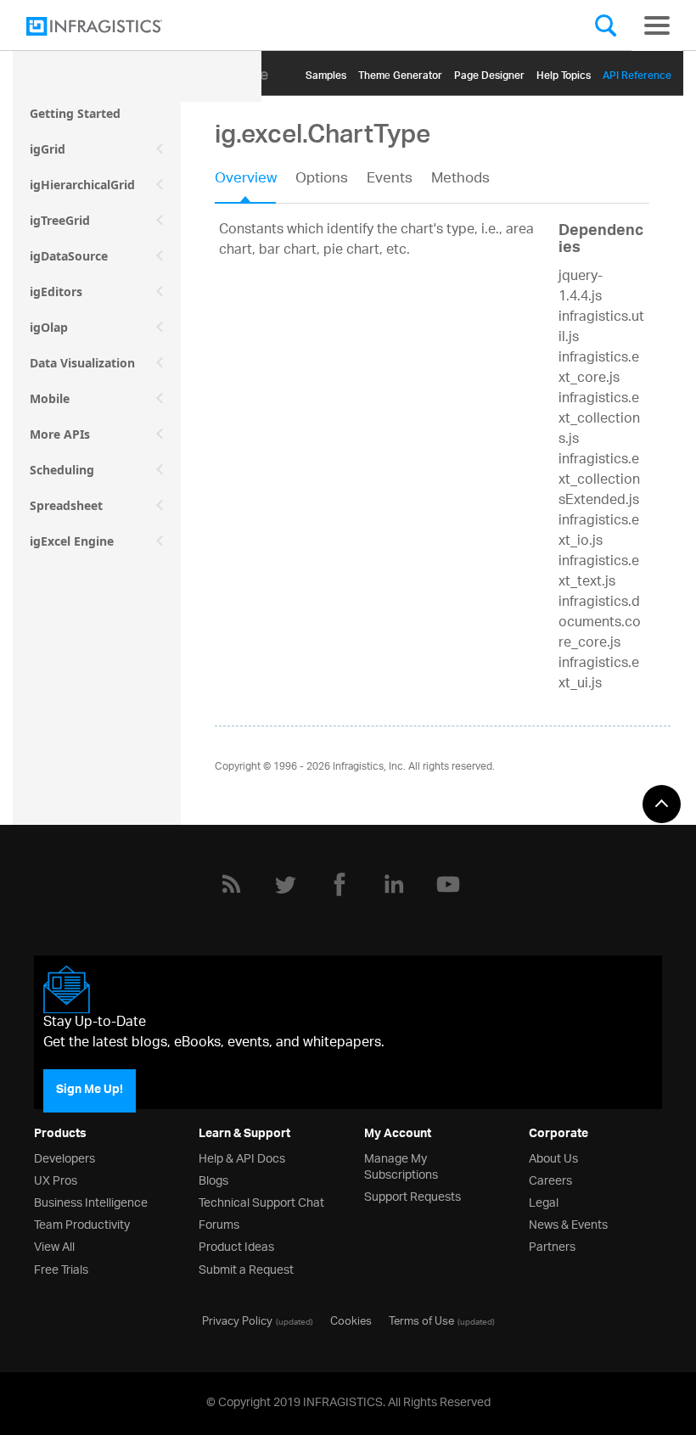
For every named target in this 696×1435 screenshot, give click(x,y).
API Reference (637, 72)
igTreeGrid (60, 220)
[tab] (255, 184)
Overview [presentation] (246, 179)
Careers (550, 1179)
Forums (219, 1223)
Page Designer (489, 72)
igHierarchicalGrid (82, 185)
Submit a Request (246, 1268)
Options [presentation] (321, 179)
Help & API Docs (242, 1157)
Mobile (50, 398)
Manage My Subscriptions (401, 1165)
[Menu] (657, 25)
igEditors (56, 291)
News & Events (568, 1223)
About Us (553, 1157)
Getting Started (75, 113)
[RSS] (231, 884)
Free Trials (61, 1268)
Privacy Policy (237, 1319)
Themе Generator (400, 72)
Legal (543, 1201)
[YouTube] (448, 884)
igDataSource (69, 256)
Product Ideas (236, 1245)
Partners (552, 1245)
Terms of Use (421, 1319)
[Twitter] (285, 884)
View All (54, 1245)
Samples (326, 72)
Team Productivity (82, 1223)
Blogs (213, 1179)
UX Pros (55, 1179)
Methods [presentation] (460, 179)
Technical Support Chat (261, 1201)
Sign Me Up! (89, 1090)
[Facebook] (339, 884)
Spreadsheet (66, 505)
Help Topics (563, 72)
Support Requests (412, 1195)
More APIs (60, 434)
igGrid (47, 149)
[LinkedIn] (394, 884)
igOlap (49, 327)
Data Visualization (82, 363)
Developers (64, 1157)
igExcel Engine (72, 541)
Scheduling (62, 470)
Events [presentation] (390, 179)
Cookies (351, 1319)
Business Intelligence (91, 1201)
